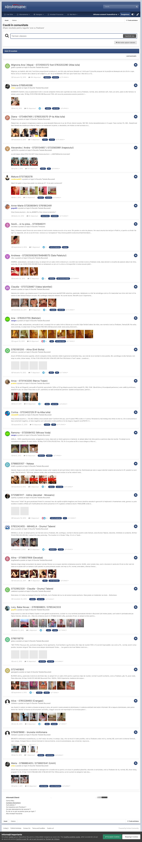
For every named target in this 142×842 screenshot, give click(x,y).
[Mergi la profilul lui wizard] (7, 287)
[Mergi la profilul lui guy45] (7, 608)
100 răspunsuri (32, 168)
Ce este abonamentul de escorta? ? (18, 809)
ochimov (14, 352)
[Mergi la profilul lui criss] (7, 86)
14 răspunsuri (31, 661)
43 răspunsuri (36, 424)
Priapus (14, 119)
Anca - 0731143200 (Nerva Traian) (29, 380)
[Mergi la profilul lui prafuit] (7, 381)
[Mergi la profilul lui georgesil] (7, 670)
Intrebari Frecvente (56, 14)
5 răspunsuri (35, 247)
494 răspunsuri (35, 77)
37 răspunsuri (34, 278)
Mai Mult (72, 14)
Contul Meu (10, 800)
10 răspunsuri (35, 310)
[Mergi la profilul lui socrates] (7, 225)
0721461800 (17, 669)
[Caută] (137, 7)
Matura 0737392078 (22, 176)
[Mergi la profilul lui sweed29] (7, 413)
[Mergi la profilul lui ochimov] (7, 350)
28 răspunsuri (31, 786)
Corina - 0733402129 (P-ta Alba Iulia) (30, 412)
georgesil (14, 672)
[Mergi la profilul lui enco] (7, 527)
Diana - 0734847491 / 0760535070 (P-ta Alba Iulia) (38, 116)
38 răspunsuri (30, 455)
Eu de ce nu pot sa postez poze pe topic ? (21, 811)
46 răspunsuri (31, 108)
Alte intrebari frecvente (14, 813)
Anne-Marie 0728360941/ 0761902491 (31, 205)
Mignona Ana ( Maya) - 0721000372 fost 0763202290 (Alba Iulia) (45, 65)
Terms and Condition (38, 828)
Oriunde (129, 6)
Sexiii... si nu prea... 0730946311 (28, 224)
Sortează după (131, 56)
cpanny (14, 497)
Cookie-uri (50, 828)
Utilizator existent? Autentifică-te (105, 14)
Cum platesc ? (11, 805)
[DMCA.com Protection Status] (102, 797)
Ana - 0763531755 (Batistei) (26, 318)
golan (13, 67)
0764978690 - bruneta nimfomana (29, 732)
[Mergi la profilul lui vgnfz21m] (7, 148)
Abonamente (23, 14)
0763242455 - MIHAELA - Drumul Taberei (33, 526)
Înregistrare (125, 14)
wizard (13, 289)
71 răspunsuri (34, 139)
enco (13, 529)
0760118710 (17, 638)
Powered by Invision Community (129, 828)
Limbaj (5, 828)
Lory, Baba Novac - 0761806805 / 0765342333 (36, 607)
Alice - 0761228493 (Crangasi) (27, 700)
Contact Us (26, 828)
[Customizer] (132, 14)
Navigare (39, 14)
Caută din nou (129, 36)
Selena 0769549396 (22, 85)
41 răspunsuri (35, 580)
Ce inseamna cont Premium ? (16, 807)
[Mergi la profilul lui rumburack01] (7, 177)
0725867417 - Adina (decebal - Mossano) (32, 495)
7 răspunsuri (30, 755)
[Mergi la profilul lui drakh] (7, 464)
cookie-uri (12, 837)
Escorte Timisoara (38, 226)
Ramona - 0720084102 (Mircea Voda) (31, 432)
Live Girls (9, 14)
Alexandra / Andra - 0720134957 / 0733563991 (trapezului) (42, 147)
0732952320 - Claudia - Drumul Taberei (32, 588)
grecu (13, 641)
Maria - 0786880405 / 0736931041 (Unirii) (33, 763)
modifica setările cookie (72, 837)
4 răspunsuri (34, 487)
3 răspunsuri (31, 724)
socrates (14, 226)
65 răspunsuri (33, 216)
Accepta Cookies (113, 837)
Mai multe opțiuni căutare (126, 42)
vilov (12, 258)
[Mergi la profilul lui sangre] (7, 319)
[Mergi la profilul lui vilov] (7, 256)
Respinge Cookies (131, 837)
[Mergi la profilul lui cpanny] (7, 496)
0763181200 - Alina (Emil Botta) (27, 349)
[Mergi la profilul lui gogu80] (7, 206)
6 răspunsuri (32, 630)
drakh (13, 466)
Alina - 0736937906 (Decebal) (27, 557)
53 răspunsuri (31, 404)
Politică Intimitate (16, 828)
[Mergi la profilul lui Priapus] (7, 117)
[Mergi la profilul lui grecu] (7, 639)
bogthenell (15, 560)
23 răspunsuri (30, 197)
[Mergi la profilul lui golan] (7, 66)
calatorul (14, 591)
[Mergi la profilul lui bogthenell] (7, 558)
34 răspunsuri (34, 341)
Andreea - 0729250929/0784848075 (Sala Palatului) (38, 255)
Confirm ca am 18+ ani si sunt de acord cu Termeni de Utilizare (38, 839)
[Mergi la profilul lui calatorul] (7, 589)
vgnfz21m (14, 150)
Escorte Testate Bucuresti (39, 67)
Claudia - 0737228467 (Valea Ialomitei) (31, 286)
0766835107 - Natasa (22, 463)
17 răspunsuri (35, 372)
